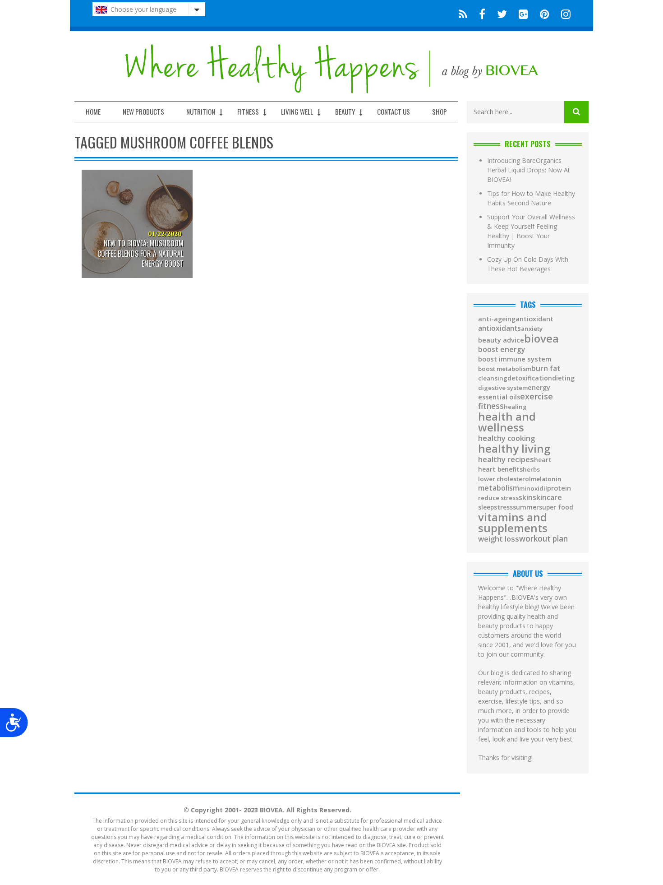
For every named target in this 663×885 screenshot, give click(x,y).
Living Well (297, 111)
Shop (439, 111)
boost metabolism (504, 369)
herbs (531, 470)
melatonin (546, 479)
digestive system (503, 388)
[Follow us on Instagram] (563, 13)
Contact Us (393, 111)
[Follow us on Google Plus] (523, 13)
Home (93, 111)
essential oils (499, 397)
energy (539, 387)
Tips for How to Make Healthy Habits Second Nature (531, 198)
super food (556, 507)
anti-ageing (497, 319)
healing (515, 407)
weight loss (498, 538)
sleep (486, 507)
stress (503, 507)
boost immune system (515, 359)
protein (559, 488)
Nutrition (200, 111)
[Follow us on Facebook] (482, 13)
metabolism (498, 487)
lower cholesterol (504, 479)
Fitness (248, 111)
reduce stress (498, 498)
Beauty (345, 111)
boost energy (501, 349)
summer (526, 507)
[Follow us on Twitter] (502, 13)
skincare (547, 497)
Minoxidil (533, 488)
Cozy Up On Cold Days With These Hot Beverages (527, 264)
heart (543, 460)
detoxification (529, 378)
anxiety (532, 329)
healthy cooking (506, 438)
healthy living (514, 448)
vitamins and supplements (513, 522)
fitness (491, 406)
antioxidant (534, 318)
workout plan (543, 538)
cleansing (492, 378)
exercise (536, 396)
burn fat (545, 368)
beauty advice (501, 340)
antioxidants (499, 328)
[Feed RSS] (463, 13)
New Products (143, 111)
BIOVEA (541, 338)
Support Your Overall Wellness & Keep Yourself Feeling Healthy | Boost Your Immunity (531, 231)
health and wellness (507, 422)
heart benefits (500, 469)
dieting (563, 378)
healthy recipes (506, 459)
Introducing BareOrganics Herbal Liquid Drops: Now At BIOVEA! (528, 170)
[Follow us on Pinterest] (544, 13)
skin (526, 497)
